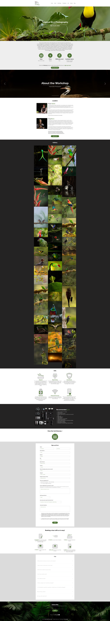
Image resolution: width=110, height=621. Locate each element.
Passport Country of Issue (44, 476)
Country (41, 465)
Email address (42, 450)
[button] (68, 3)
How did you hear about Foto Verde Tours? (46, 500)
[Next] (105, 84)
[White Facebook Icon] (55, 615)
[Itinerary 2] (55, 95)
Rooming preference (43, 495)
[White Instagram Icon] (57, 615)
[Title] (51, 95)
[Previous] (4, 84)
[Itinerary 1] (54, 95)
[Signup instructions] (58, 95)
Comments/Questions (43, 505)
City (40, 458)
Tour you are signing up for (44, 480)
